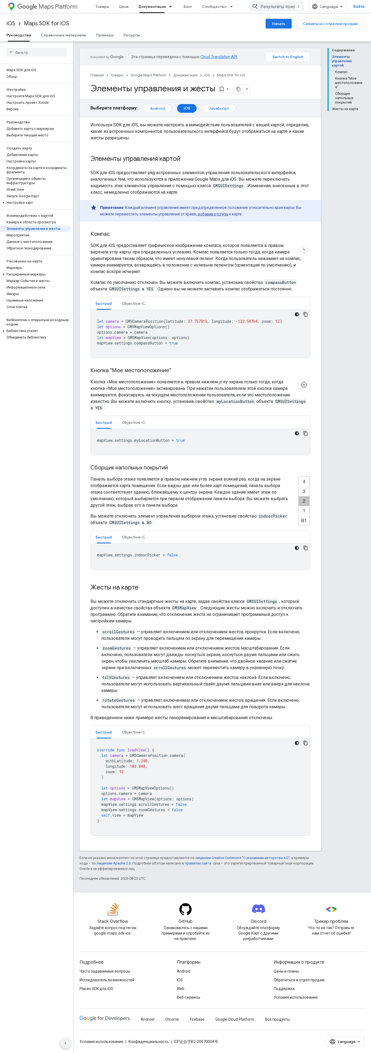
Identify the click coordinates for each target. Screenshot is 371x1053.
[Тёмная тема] (297, 314)
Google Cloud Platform (234, 1019)
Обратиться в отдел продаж (299, 980)
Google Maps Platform (148, 75)
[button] (35, 202)
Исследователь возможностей (107, 980)
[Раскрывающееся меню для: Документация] (172, 6)
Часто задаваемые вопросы (105, 971)
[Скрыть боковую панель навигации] (65, 1043)
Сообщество (214, 6)
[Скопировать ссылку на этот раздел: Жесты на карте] (144, 588)
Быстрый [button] (104, 303)
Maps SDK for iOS (46, 23)
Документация (152, 6)
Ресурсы (132, 35)
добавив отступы (213, 214)
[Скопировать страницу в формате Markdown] (238, 89)
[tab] (104, 303)
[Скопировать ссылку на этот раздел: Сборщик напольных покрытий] (174, 468)
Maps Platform (58, 6)
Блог (188, 6)
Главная (97, 75)
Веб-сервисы (188, 997)
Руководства (19, 35)
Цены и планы (286, 971)
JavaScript (219, 108)
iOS (11, 23)
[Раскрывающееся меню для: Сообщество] (233, 6)
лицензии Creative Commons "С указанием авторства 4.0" (242, 858)
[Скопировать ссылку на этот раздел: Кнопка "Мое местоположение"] (177, 371)
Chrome (172, 1019)
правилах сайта (198, 863)
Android (157, 108)
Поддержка (284, 988)
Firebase (197, 1019)
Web (180, 988)
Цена (123, 6)
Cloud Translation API (218, 57)
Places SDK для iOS (96, 988)
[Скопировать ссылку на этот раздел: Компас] (115, 234)
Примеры (105, 35)
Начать (278, 23)
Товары (102, 6)
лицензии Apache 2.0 (114, 863)
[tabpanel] (200, 334)
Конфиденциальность (148, 1041)
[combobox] (277, 6)
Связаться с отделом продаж (330, 23)
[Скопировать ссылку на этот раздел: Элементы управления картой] (186, 159)
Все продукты (277, 1019)
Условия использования (295, 997)
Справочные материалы (63, 35)
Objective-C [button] (133, 303)
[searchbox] (37, 52)
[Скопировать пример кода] (305, 314)
